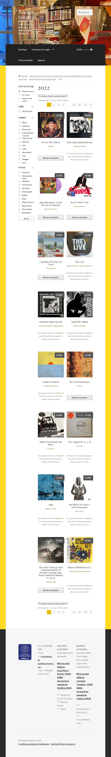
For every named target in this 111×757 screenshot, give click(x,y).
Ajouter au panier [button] (51, 158)
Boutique (22, 49)
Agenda (41, 60)
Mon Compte (66, 12)
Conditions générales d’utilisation (33, 744)
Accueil (25, 76)
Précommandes (25, 60)
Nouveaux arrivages (41, 49)
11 (80, 104)
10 (74, 104)
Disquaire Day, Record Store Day (42, 79)
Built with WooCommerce (63, 744)
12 (86, 104)
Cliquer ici (88, 153)
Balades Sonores (26, 14)
